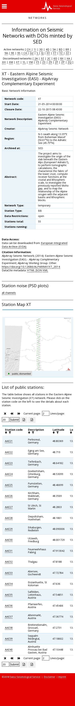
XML (45, 270)
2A (36, 58)
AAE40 (9, 649)
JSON (38, 270)
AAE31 (9, 550)
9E (12, 53)
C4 (25, 53)
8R (67, 49)
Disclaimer (49, 676)
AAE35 (9, 594)
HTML (31, 270)
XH (4, 62)
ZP (63, 62)
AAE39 (9, 638)
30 (41, 49)
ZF (56, 62)
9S (18, 53)
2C (48, 58)
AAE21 (9, 441)
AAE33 (9, 573)
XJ (42, 53)
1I (35, 49)
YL (24, 62)
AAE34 (9, 583)
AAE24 (9, 474)
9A (6, 53)
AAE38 (9, 627)
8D (60, 49)
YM (31, 62)
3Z (42, 58)
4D (47, 49)
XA (69, 58)
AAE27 (9, 507)
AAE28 (9, 518)
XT (17, 62)
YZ (61, 53)
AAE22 (9, 452)
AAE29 (9, 529)
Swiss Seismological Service (25, 676)
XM (11, 62)
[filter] (9, 432)
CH (29, 49)
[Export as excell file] (23, 420)
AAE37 (9, 616)
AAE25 (9, 485)
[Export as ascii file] (31, 420)
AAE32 (9, 561)
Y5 (37, 62)
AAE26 (9, 496)
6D (55, 58)
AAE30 (9, 540)
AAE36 (9, 605)
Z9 (50, 62)
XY (48, 53)
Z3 (44, 62)
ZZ (67, 53)
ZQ (70, 62)
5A (54, 49)
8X (62, 58)
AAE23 (9, 463)
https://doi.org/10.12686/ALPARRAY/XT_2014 (31, 266)
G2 (31, 53)
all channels (9, 292)
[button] (4, 6)
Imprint (62, 676)
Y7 (54, 53)
